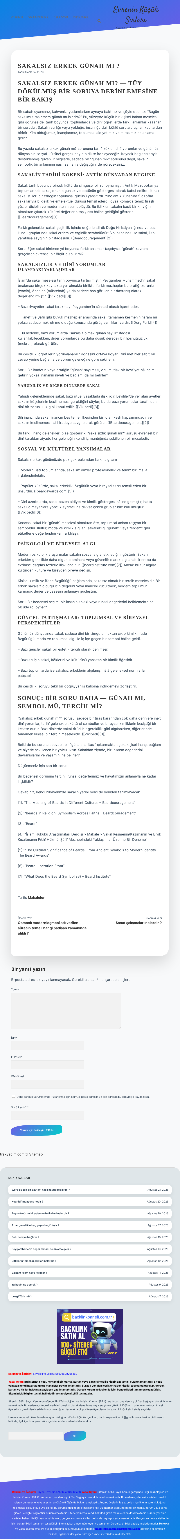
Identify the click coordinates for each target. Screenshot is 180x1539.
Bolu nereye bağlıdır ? (25, 1237)
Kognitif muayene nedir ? (27, 1201)
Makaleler (36, 897)
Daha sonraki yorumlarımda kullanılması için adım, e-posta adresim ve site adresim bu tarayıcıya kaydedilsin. (83, 1096)
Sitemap (36, 1154)
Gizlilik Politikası (38, 16)
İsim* (14, 1037)
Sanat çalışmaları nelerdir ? (139, 923)
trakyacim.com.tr (14, 1154)
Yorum (15, 989)
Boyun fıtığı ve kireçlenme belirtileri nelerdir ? (40, 1213)
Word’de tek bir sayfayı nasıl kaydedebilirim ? (41, 1189)
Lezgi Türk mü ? (22, 1296)
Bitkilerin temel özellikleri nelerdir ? (34, 1260)
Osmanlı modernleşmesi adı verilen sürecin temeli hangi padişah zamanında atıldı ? (52, 928)
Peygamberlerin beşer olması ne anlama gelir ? (41, 1249)
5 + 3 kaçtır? (20, 1107)
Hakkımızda (80, 16)
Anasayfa (17, 16)
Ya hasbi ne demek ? (25, 1284)
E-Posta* (16, 1057)
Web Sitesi (17, 1076)
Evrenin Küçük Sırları (135, 15)
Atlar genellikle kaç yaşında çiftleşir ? (35, 1225)
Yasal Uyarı (61, 16)
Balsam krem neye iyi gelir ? (29, 1272)
